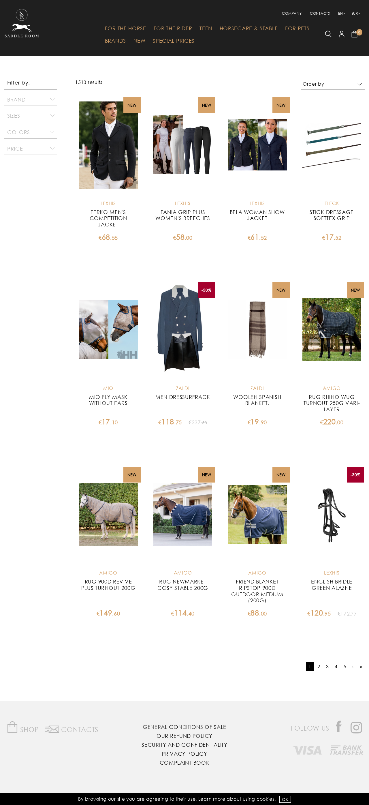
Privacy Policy (184, 753)
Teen (205, 28)
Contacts (320, 13)
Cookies (265, 799)
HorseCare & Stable (249, 28)
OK (285, 799)
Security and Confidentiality (184, 745)
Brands (115, 40)
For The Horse (125, 28)
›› (361, 666)
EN (340, 13)
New (139, 40)
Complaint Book (185, 762)
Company (292, 13)
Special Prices (174, 40)
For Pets (297, 28)
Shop (28, 729)
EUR (354, 13)
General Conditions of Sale (184, 727)
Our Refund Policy (184, 736)
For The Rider (173, 28)
